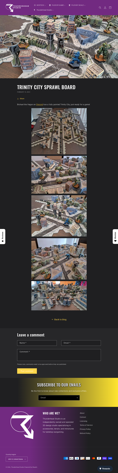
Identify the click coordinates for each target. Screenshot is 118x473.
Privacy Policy (85, 429)
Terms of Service (86, 425)
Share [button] (22, 99)
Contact (83, 417)
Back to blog (60, 319)
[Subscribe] (77, 397)
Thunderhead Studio (17, 467)
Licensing (83, 421)
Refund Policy (85, 433)
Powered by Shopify (31, 467)
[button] (100, 7)
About (82, 413)
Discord (39, 104)
